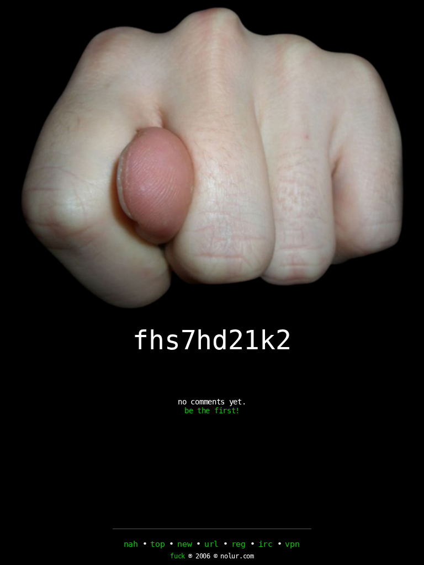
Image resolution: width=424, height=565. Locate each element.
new (184, 544)
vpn (292, 544)
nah (131, 544)
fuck (177, 556)
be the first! (212, 410)
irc (265, 544)
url (211, 544)
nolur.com (236, 556)
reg (238, 544)
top (157, 544)
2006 (202, 556)
